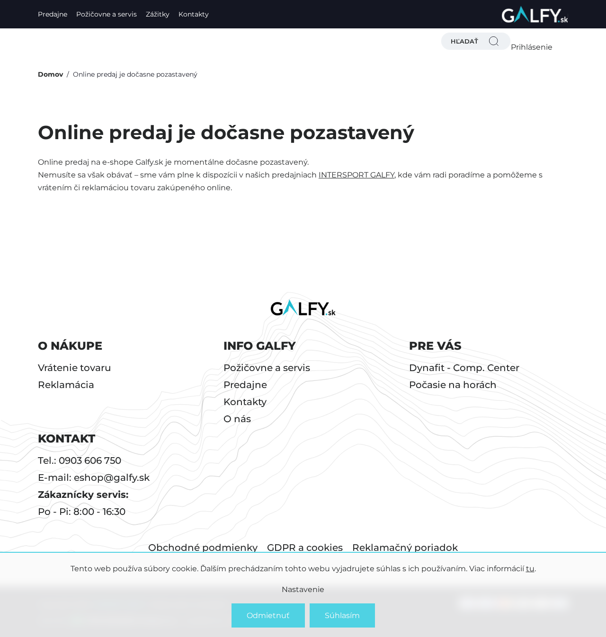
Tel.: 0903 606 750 (79, 460)
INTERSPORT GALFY (356, 174)
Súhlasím (342, 615)
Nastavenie (303, 589)
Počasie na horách (453, 384)
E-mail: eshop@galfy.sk (94, 477)
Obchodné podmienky (203, 547)
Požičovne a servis (106, 14)
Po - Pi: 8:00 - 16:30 (81, 511)
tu (530, 568)
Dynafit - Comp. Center (464, 367)
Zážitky (157, 14)
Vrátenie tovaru (74, 367)
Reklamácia (66, 384)
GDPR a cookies (305, 547)
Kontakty (193, 14)
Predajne (52, 14)
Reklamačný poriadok (405, 547)
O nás (237, 419)
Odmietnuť (268, 615)
